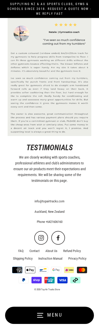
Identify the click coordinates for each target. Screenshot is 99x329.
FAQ (21, 251)
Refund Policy (72, 251)
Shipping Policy (22, 258)
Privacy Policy (77, 258)
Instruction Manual (50, 258)
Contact (34, 251)
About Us (51, 251)
